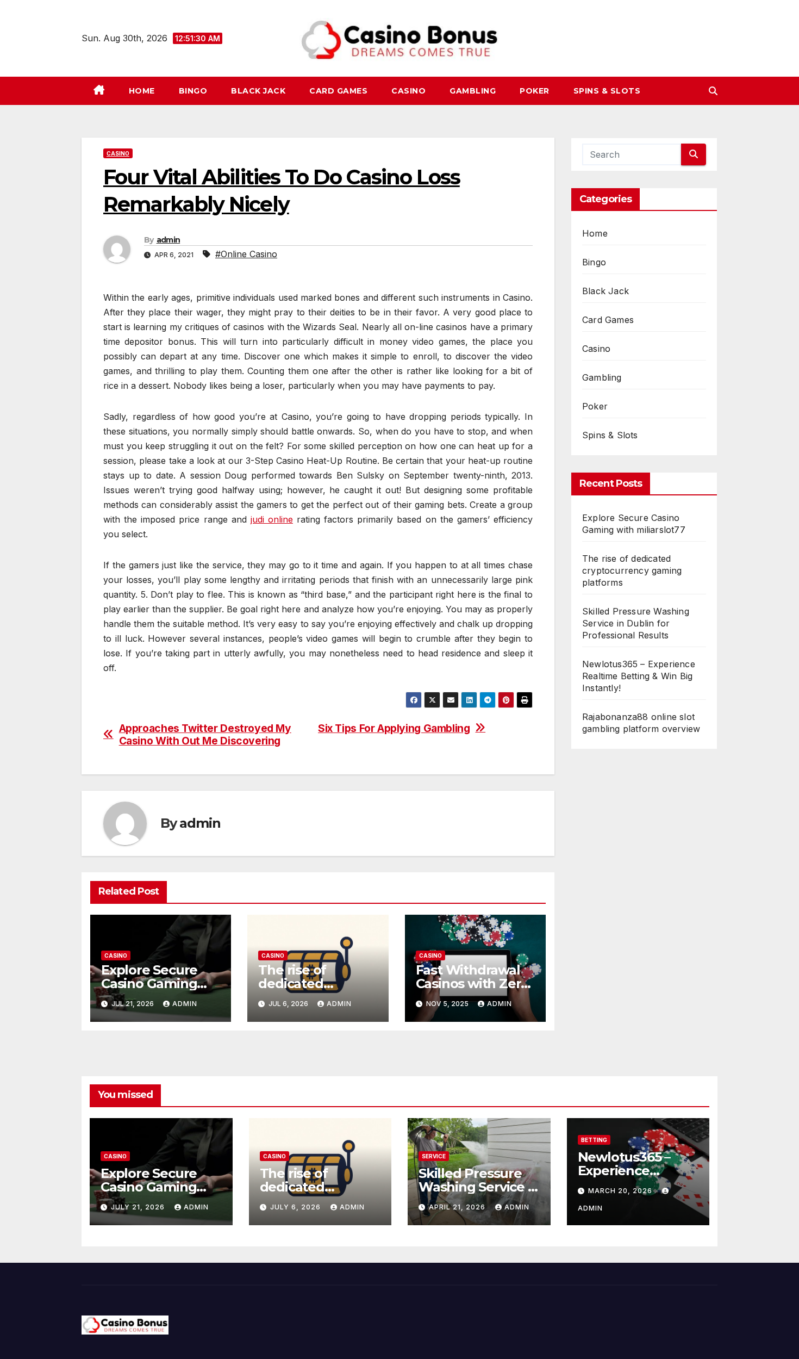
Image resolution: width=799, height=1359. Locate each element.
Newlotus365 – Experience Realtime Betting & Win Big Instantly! (638, 676)
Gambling (473, 91)
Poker (535, 91)
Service (434, 1156)
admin (168, 240)
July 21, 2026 (139, 1207)
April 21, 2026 (458, 1207)
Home (142, 91)
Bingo (193, 91)
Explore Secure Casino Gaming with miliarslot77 (154, 983)
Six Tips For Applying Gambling (394, 728)
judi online (272, 519)
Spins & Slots (607, 91)
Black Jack (258, 91)
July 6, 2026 (296, 1207)
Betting (594, 1140)
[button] (713, 90)
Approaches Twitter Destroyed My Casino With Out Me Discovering (205, 734)
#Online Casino (246, 254)
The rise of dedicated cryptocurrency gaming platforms (632, 570)
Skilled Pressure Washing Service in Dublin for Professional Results (635, 623)
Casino (408, 91)
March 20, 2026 (621, 1191)
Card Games (338, 91)
